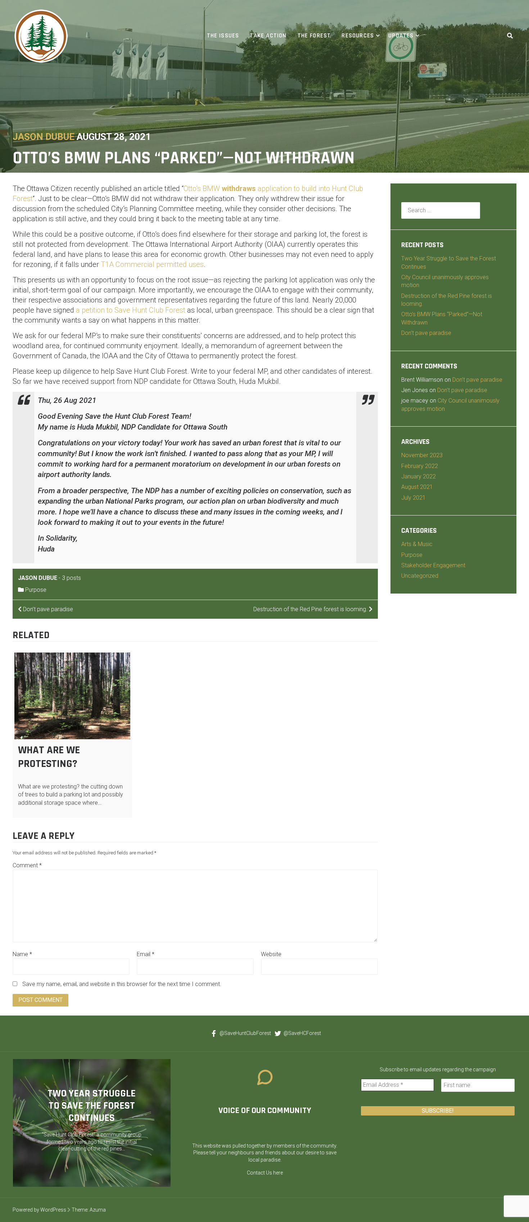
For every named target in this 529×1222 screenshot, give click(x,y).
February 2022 (419, 466)
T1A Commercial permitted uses (152, 264)
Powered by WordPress (39, 1210)
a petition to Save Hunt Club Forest (130, 310)
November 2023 (422, 455)
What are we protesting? (49, 757)
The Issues (223, 36)
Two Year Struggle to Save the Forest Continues (92, 1105)
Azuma (98, 1210)
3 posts (71, 577)
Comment (27, 865)
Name (22, 954)
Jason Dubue (43, 136)
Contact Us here (265, 1173)
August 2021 (417, 486)
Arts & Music (417, 544)
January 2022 (418, 476)
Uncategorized (419, 575)
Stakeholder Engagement (433, 565)
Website (271, 954)
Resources (358, 36)
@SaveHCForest (302, 1033)
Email (145, 954)
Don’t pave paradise (426, 333)
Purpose (35, 589)
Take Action (268, 36)
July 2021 (413, 497)
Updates (400, 36)
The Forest (314, 36)
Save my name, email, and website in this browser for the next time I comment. (121, 984)
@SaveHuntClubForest (245, 1033)
